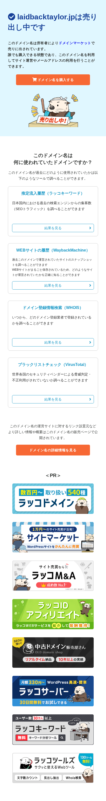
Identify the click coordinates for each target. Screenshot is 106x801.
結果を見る (53, 228)
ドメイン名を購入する (56, 80)
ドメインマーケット (75, 43)
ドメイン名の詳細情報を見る (52, 450)
